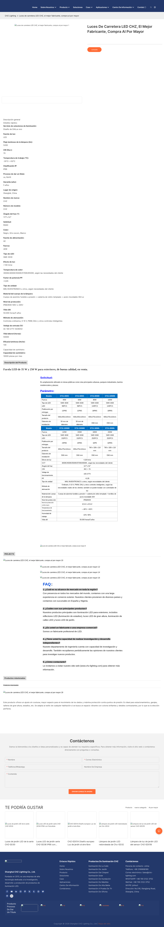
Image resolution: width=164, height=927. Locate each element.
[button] (145, 7)
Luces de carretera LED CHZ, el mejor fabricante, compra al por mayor (49, 16)
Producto (129, 807)
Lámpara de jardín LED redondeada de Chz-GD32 (111, 843)
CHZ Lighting (10, 16)
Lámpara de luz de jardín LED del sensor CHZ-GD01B (144, 843)
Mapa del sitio (104, 924)
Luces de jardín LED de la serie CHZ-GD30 (19, 843)
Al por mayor (153, 807)
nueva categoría (140, 807)
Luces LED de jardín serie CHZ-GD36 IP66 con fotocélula (48, 843)
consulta (94, 50)
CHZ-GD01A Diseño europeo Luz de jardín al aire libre (81, 843)
